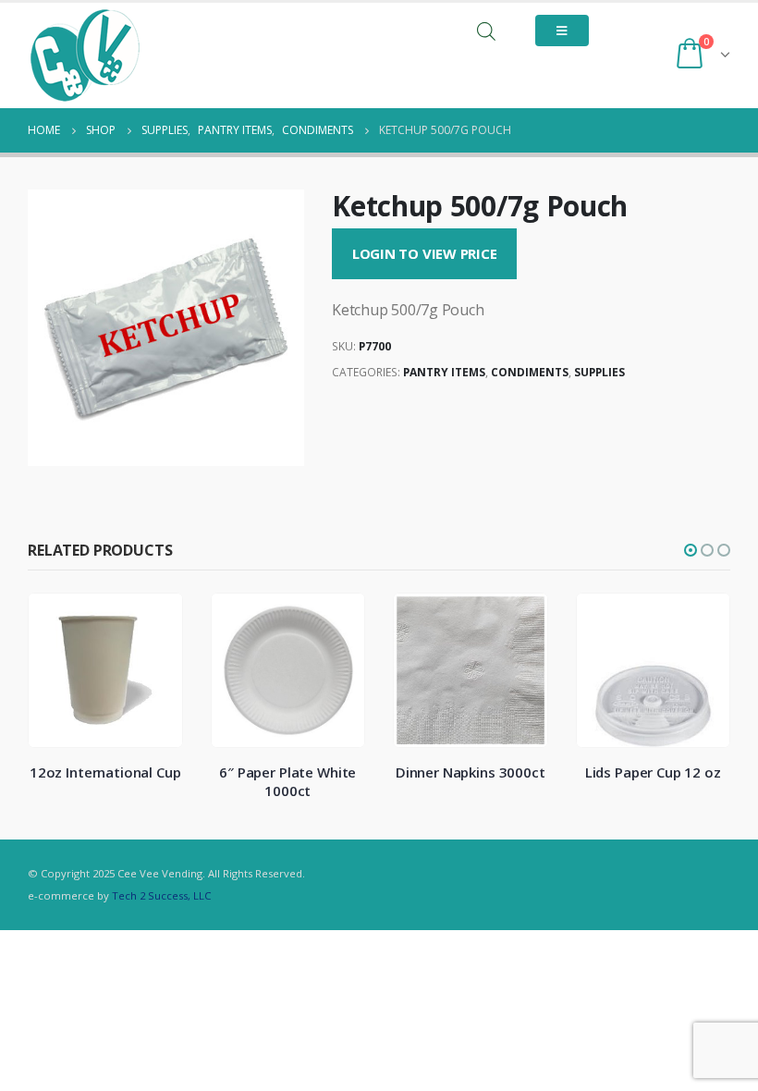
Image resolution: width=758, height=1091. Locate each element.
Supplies (599, 372)
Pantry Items (444, 372)
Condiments (529, 372)
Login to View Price (424, 253)
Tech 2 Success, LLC (161, 895)
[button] (690, 550)
